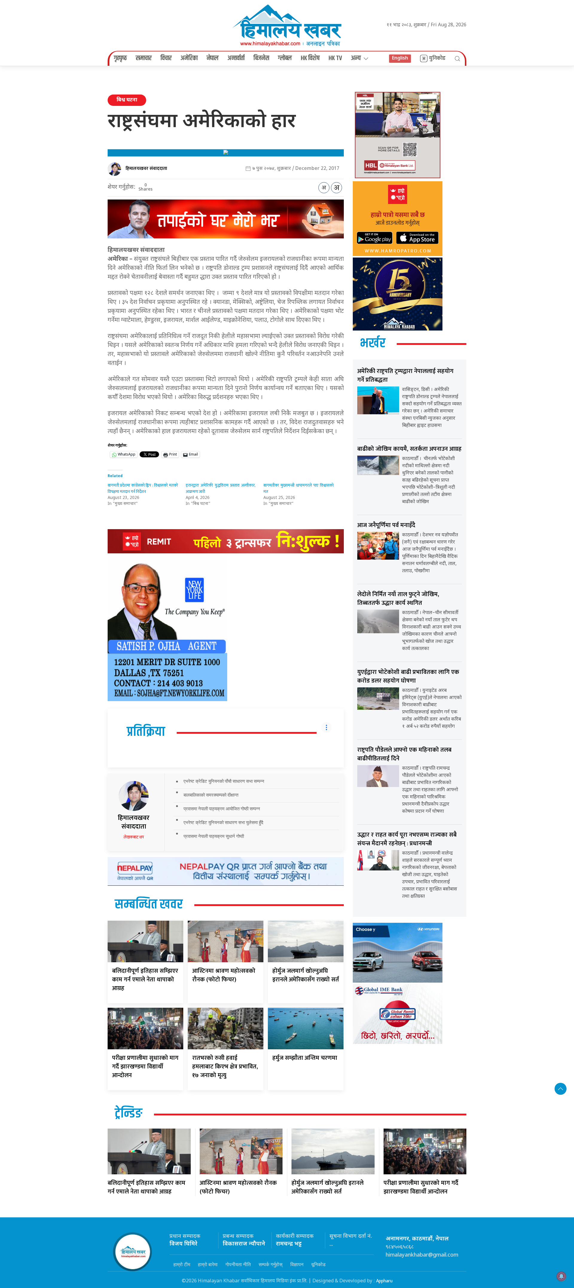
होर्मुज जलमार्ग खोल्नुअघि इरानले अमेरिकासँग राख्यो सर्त (305, 975)
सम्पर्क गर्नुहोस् (271, 1264)
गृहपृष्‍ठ (120, 58)
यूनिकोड (318, 1264)
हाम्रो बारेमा (208, 1264)
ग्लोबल (285, 58)
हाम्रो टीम (181, 1264)
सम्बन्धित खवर (149, 905)
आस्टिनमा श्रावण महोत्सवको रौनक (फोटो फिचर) (223, 975)
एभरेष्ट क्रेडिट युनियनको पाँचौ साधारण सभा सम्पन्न (224, 781)
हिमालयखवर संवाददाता (146, 169)
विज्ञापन (296, 1264)
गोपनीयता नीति (238, 1264)
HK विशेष (310, 58)
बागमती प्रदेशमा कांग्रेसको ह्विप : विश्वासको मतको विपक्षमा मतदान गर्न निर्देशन (143, 488)
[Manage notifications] (561, 1276)
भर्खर (372, 344)
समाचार (144, 58)
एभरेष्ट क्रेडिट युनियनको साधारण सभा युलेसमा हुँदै (223, 822)
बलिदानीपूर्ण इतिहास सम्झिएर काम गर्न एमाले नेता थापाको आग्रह (145, 979)
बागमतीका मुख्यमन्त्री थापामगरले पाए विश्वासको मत (298, 488)
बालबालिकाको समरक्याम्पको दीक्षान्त (211, 795)
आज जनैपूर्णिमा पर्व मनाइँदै (386, 525)
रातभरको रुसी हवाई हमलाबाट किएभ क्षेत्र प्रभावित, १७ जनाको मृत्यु (225, 1066)
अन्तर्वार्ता (236, 58)
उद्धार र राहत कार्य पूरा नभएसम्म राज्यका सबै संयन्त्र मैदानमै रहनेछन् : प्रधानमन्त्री (407, 839)
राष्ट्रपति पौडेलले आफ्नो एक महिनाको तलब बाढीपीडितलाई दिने (404, 754)
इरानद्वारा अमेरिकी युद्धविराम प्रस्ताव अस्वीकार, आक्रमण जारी (221, 488)
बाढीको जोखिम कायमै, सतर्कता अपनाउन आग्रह (409, 449)
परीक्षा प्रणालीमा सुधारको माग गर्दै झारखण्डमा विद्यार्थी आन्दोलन (145, 1066)
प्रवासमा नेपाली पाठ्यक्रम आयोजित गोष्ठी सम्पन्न (222, 809)
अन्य (356, 58)
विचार (166, 58)
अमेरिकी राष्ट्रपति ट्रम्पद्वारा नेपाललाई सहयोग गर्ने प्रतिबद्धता (405, 375)
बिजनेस (261, 58)
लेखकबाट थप (133, 837)
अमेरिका (189, 58)
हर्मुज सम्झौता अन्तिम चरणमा (304, 1058)
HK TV (335, 58)
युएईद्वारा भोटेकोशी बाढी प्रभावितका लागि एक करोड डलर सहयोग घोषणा (408, 676)
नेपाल (213, 58)
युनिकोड (437, 58)
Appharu (384, 1281)
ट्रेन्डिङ (128, 1114)
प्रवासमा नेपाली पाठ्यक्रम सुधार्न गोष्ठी (214, 836)
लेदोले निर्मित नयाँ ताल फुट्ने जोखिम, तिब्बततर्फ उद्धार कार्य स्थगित (398, 598)
